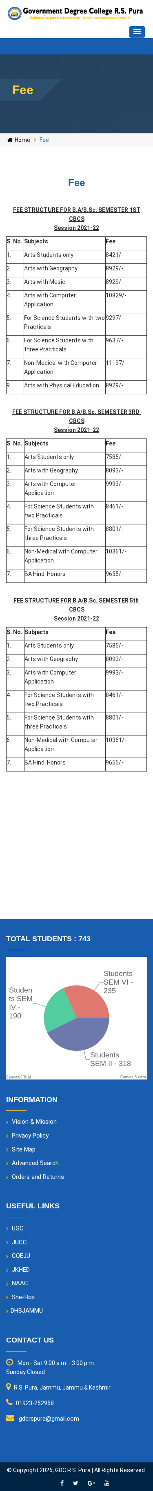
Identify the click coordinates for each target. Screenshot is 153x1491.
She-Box (23, 1297)
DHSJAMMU (27, 1310)
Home (22, 140)
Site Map (23, 1149)
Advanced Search (35, 1163)
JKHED (21, 1269)
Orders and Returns (38, 1177)
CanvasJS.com (133, 1077)
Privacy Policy (30, 1135)
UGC (18, 1228)
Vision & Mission (34, 1121)
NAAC (20, 1283)
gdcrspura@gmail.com (49, 1418)
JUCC (19, 1242)
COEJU (21, 1255)
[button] (137, 32)
